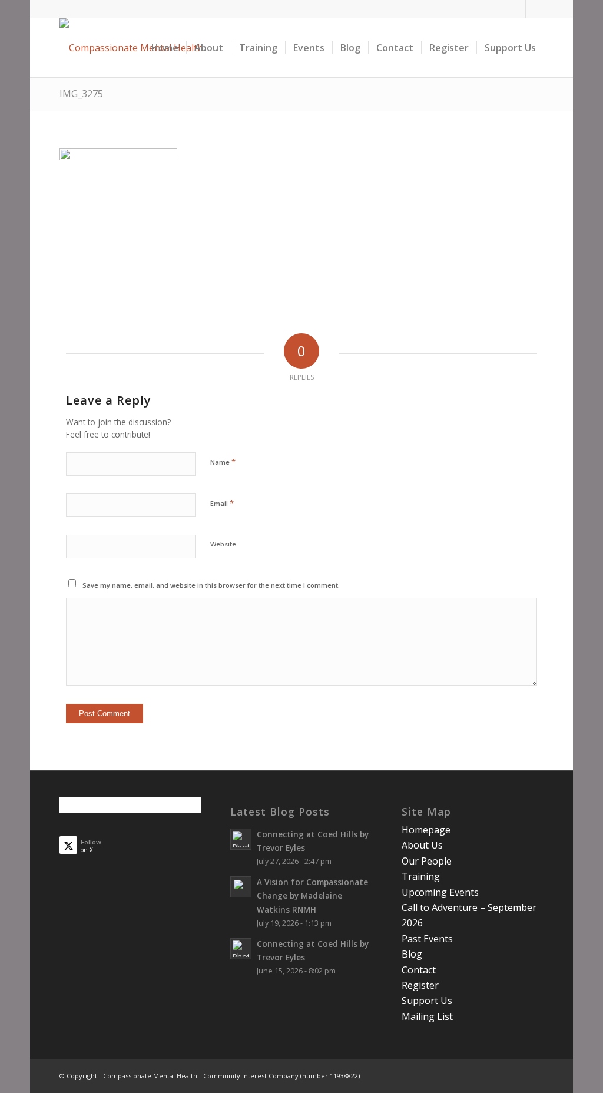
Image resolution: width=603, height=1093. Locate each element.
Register (420, 985)
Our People (427, 860)
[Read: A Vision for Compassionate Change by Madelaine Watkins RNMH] (240, 886)
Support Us (427, 1000)
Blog (412, 954)
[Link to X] (535, 9)
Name (223, 461)
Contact (419, 969)
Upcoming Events (440, 892)
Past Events (427, 938)
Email (222, 503)
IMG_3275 (81, 93)
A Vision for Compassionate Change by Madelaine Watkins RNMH (312, 895)
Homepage (426, 829)
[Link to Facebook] (516, 9)
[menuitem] (165, 47)
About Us (422, 845)
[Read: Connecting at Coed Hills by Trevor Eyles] (240, 839)
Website (223, 543)
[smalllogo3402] (131, 47)
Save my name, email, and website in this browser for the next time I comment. (211, 585)
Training (421, 876)
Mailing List (427, 1016)
